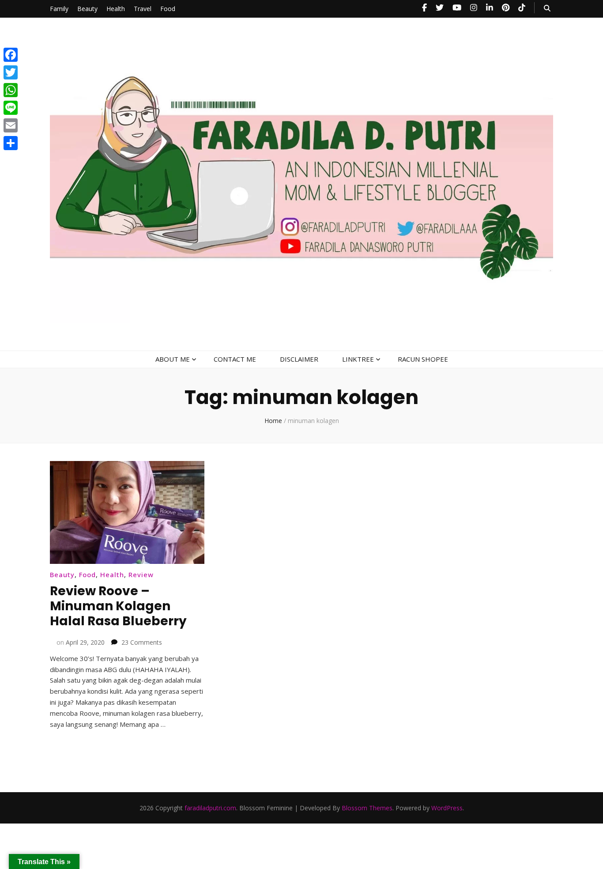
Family (59, 8)
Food (167, 8)
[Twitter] (10, 72)
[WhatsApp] (10, 90)
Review (141, 574)
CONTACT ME (235, 359)
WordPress (447, 808)
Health (115, 8)
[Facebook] (10, 55)
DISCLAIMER (299, 359)
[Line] (10, 108)
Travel (142, 8)
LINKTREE (358, 359)
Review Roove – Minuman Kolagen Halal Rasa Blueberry (118, 606)
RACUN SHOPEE (423, 359)
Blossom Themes (367, 808)
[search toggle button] (547, 8)
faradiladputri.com (210, 808)
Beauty (87, 8)
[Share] (10, 143)
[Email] (10, 125)
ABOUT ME (172, 359)
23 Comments (141, 642)
